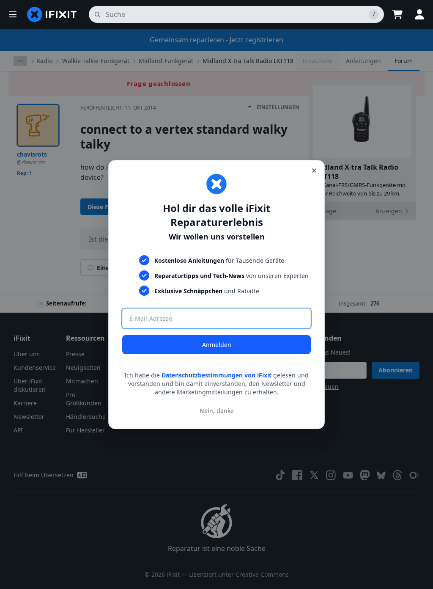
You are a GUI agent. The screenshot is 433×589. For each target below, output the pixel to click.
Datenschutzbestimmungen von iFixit (216, 375)
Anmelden (216, 345)
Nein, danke (217, 411)
